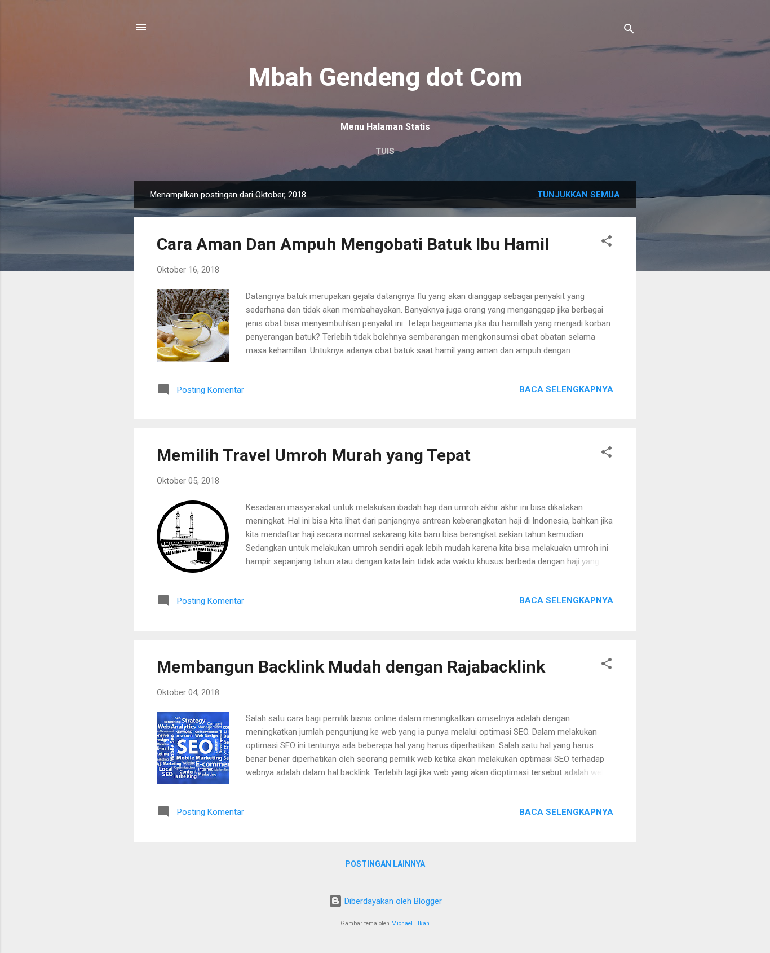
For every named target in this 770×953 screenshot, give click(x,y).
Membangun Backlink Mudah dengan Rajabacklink (351, 667)
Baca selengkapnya (566, 389)
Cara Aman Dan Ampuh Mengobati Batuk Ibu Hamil (353, 244)
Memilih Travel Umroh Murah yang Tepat (314, 455)
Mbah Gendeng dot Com (385, 77)
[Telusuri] (629, 31)
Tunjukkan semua (578, 195)
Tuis (385, 151)
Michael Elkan (410, 923)
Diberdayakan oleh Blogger (392, 901)
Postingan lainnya (385, 863)
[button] (606, 243)
